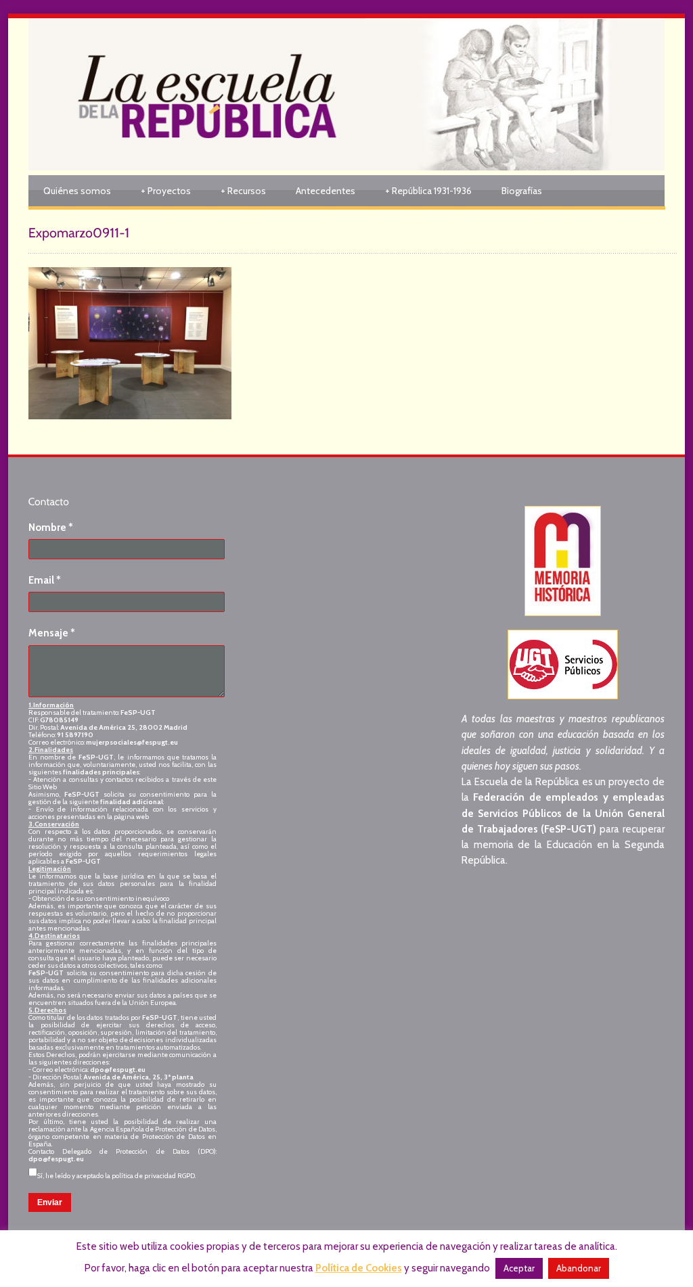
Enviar (49, 1202)
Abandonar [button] (578, 1268)
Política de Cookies (358, 1268)
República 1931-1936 (428, 191)
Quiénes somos (77, 191)
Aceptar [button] (519, 1268)
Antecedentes (325, 191)
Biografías (521, 191)
